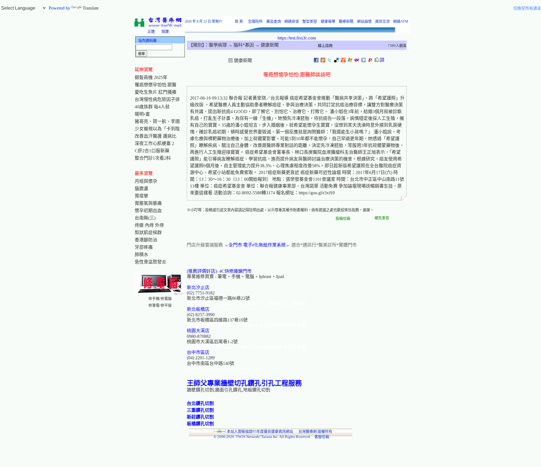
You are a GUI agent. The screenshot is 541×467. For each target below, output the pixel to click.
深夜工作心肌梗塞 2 (154, 143)
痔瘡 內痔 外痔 (149, 225)
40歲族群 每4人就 (152, 106)
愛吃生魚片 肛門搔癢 (155, 92)
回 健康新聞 (240, 60)
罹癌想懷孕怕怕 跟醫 (155, 84)
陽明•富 (142, 114)
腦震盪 (141, 188)
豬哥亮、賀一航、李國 (157, 121)
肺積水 (141, 254)
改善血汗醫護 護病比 (155, 136)
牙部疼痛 (144, 247)
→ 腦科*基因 (240, 45)
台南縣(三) (145, 217)
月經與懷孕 (146, 181)
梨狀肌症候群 (148, 232)
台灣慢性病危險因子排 (157, 99)
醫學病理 (218, 45)
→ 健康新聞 (266, 45)
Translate (91, 8)
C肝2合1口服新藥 (152, 150)
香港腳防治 (146, 239)
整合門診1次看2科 (153, 158)
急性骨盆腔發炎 (150, 261)
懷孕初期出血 (148, 210)
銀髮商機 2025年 (151, 77)
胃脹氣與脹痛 (148, 203)
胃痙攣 (141, 195)
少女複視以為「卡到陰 (157, 128)
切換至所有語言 (527, 8)
